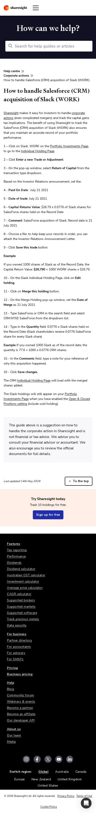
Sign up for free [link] (48, 515)
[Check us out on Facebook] (37, 759)
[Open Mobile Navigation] (35, 7)
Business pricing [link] (19, 674)
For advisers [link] (16, 653)
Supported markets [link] (21, 606)
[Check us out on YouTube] (59, 759)
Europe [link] (19, 779)
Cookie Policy (48, 807)
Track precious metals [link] (23, 619)
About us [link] (14, 729)
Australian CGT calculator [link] (26, 575)
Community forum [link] (20, 695)
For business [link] (16, 634)
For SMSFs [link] (15, 659)
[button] (86, 803)
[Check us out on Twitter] (48, 759)
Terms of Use (84, 796)
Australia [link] (62, 772)
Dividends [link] (14, 563)
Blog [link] (10, 689)
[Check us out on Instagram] (26, 759)
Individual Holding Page (37, 151)
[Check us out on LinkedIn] (69, 759)
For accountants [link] (19, 647)
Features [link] (13, 544)
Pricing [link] (12, 668)
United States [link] (48, 785)
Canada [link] (80, 772)
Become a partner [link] (20, 708)
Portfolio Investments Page (69, 146)
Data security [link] (17, 625)
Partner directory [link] (19, 640)
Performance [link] (16, 556)
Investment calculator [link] (23, 581)
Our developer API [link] (21, 720)
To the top (81, 481)
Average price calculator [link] (25, 588)
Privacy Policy (65, 796)
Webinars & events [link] (21, 701)
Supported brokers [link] (21, 600)
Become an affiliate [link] (21, 714)
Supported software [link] (22, 613)
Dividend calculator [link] (21, 569)
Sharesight (11, 113)
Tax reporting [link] (17, 550)
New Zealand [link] (41, 779)
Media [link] (11, 742)
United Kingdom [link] (70, 779)
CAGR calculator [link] (19, 594)
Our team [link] (14, 735)
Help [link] (10, 683)
